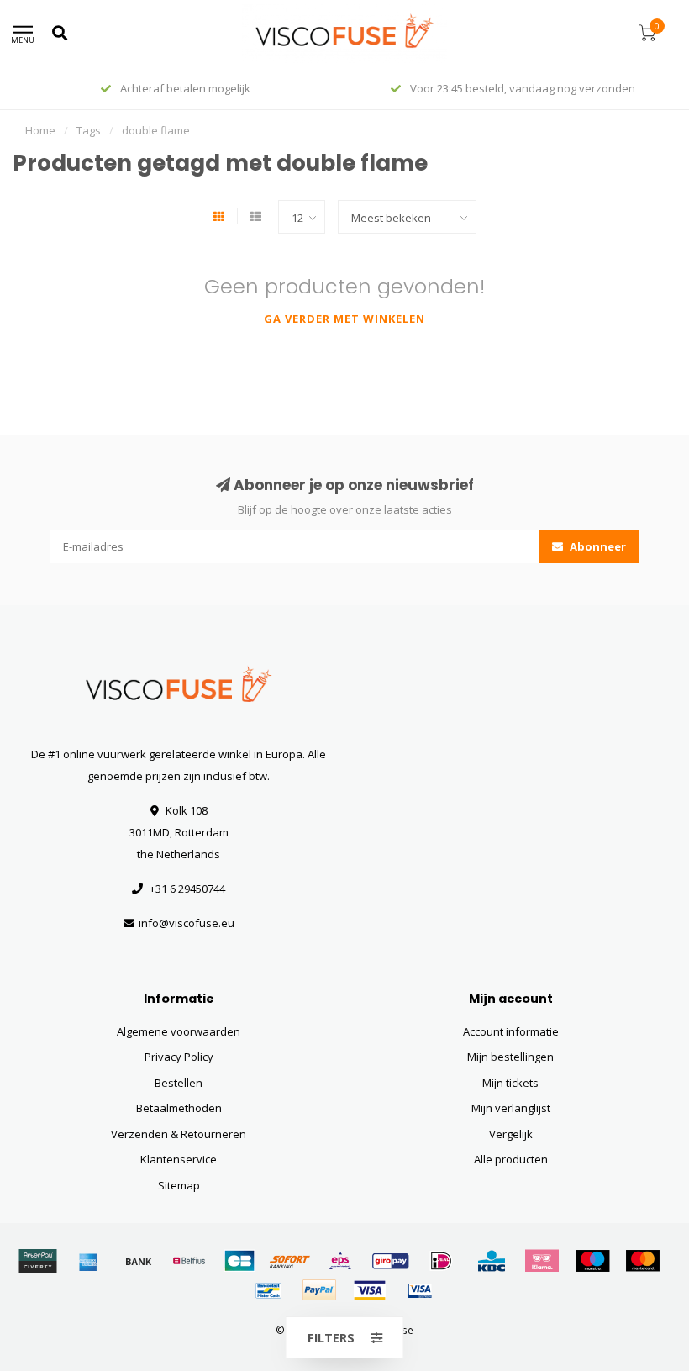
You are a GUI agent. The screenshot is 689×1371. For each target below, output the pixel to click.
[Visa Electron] (420, 1290)
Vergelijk (511, 1134)
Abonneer (596, 546)
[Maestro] (592, 1260)
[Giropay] (391, 1260)
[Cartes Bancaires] (239, 1260)
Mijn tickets (510, 1082)
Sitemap (179, 1185)
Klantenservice (178, 1159)
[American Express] (88, 1260)
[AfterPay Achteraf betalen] (38, 1260)
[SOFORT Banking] (290, 1260)
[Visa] (370, 1290)
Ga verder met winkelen (344, 318)
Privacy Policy (179, 1056)
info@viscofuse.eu (186, 923)
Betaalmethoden (179, 1107)
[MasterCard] (643, 1260)
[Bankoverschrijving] (139, 1260)
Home (40, 130)
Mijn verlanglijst (510, 1107)
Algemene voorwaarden (178, 1031)
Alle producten (511, 1159)
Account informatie (511, 1031)
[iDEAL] (441, 1260)
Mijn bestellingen (510, 1056)
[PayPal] (319, 1290)
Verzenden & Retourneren (178, 1134)
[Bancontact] (269, 1290)
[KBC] (492, 1260)
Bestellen (178, 1082)
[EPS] (340, 1260)
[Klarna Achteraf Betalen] (542, 1260)
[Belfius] (189, 1260)
